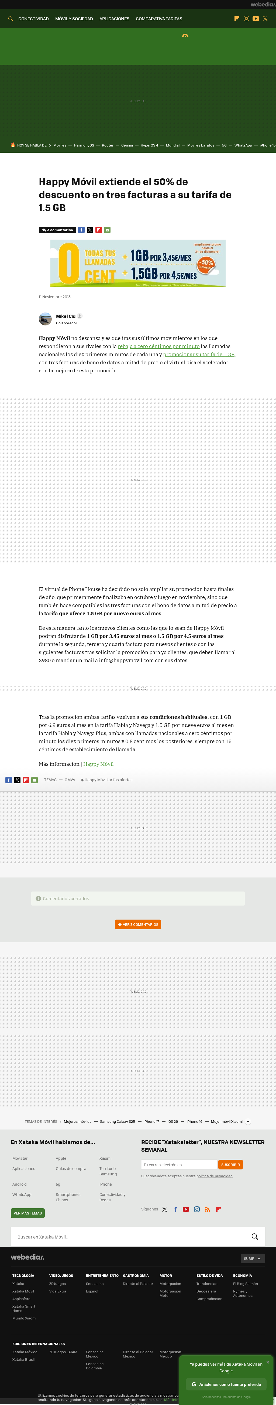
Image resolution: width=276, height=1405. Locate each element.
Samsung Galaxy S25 (118, 1121)
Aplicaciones (23, 1168)
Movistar (20, 1158)
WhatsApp (243, 145)
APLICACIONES (114, 18)
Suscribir (230, 1164)
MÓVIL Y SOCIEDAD (74, 18)
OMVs (70, 779)
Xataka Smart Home (23, 1308)
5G (224, 145)
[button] (68, 316)
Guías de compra (71, 1168)
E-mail (107, 230)
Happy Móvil (98, 764)
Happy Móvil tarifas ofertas (109, 779)
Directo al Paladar (138, 1283)
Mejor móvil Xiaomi (227, 1121)
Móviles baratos (200, 145)
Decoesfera (206, 1291)
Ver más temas (28, 1213)
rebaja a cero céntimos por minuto (159, 346)
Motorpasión (170, 1283)
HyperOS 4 (149, 145)
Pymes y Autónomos (243, 1293)
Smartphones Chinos (68, 1197)
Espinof (92, 1291)
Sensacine (95, 1283)
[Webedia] (263, 4)
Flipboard (237, 18)
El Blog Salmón (245, 1283)
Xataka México (24, 1351)
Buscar (255, 1236)
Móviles (59, 145)
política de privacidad (214, 1175)
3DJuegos (57, 1283)
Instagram (246, 18)
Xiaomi (105, 1158)
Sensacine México (95, 1354)
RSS (207, 1208)
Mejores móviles (78, 1121)
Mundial (173, 145)
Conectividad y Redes (112, 1197)
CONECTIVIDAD (33, 18)
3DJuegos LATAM (63, 1351)
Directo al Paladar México (138, 1354)
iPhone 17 (152, 1121)
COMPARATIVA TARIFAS (159, 18)
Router (107, 145)
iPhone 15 (268, 145)
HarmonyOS (84, 145)
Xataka (18, 1283)
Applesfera (21, 1298)
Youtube (256, 18)
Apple (61, 1158)
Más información (178, 1399)
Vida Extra (57, 1291)
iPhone (105, 1184)
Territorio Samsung (108, 1171)
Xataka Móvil (23, 1291)
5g (58, 1184)
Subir (249, 1258)
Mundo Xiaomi (24, 1318)
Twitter (265, 18)
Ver (140, 924)
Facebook (81, 230)
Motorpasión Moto (170, 1293)
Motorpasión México (170, 1354)
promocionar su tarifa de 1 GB (198, 354)
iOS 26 (173, 1121)
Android (19, 1184)
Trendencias (206, 1283)
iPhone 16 (195, 1121)
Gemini (127, 145)
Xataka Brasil (23, 1359)
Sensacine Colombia (95, 1365)
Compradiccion (209, 1298)
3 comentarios (60, 229)
